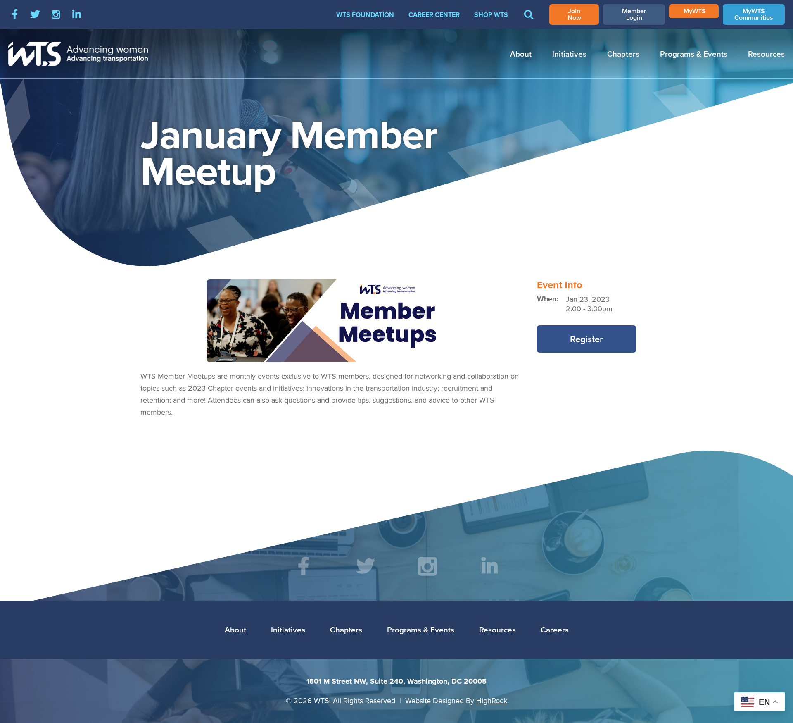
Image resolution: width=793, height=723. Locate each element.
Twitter (35, 14)
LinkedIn (76, 14)
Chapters (623, 54)
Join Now (574, 14)
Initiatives (569, 54)
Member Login (634, 14)
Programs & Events (693, 54)
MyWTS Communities (753, 14)
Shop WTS (491, 14)
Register (586, 339)
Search (528, 20)
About (521, 54)
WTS (78, 54)
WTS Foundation (365, 14)
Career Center (434, 14)
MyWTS (695, 11)
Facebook (14, 14)
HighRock (491, 700)
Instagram (56, 14)
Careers (555, 629)
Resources (766, 54)
